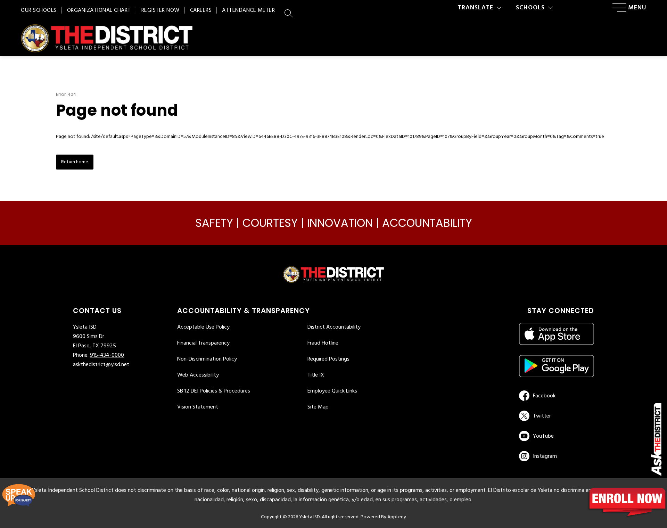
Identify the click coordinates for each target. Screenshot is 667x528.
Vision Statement (197, 407)
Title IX (315, 375)
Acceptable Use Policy (203, 327)
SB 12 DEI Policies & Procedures (213, 391)
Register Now (160, 10)
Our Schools (39, 10)
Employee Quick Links (332, 391)
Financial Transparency (203, 343)
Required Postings (328, 359)
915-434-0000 (107, 355)
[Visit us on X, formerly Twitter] (555, 415)
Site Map (318, 407)
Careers (201, 10)
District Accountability (334, 327)
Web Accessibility (198, 375)
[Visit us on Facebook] (555, 395)
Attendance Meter (248, 10)
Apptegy (396, 517)
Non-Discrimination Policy (207, 359)
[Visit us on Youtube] (555, 436)
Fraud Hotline (322, 343)
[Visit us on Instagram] (556, 456)
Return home (74, 162)
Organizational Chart (99, 10)
